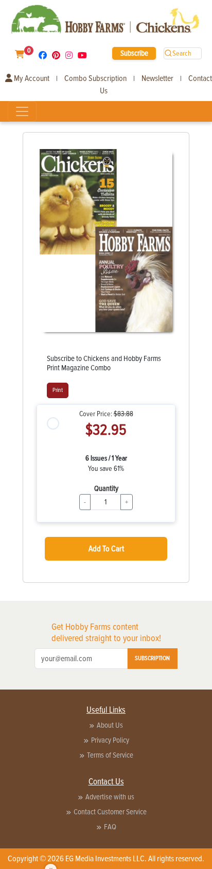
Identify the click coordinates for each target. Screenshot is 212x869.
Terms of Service (110, 755)
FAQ (110, 826)
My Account (30, 78)
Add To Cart (106, 549)
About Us (110, 725)
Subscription (152, 658)
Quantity (106, 488)
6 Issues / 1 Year (106, 458)
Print (57, 390)
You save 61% (106, 468)
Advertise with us (109, 796)
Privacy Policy (110, 740)
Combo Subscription (95, 78)
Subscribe (134, 53)
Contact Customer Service (110, 811)
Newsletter (157, 78)
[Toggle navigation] (22, 111)
